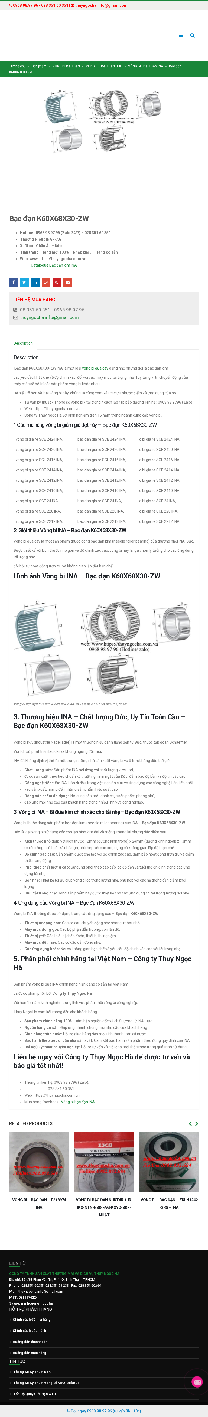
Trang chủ (18, 56)
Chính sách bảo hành (29, 1320)
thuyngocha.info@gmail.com (49, 307)
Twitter (24, 272)
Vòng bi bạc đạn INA (78, 1091)
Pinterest (57, 272)
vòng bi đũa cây (95, 358)
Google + (46, 272)
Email (67, 272)
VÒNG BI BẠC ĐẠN (66, 56)
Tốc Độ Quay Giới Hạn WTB (35, 1384)
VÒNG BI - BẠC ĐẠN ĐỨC (104, 56)
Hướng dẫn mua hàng (29, 1343)
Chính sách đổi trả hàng (32, 1309)
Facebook (13, 272)
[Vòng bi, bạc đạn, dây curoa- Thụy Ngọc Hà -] (29, 30)
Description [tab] (23, 333)
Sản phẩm (39, 56)
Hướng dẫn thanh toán (30, 1331)
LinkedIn (35, 272)
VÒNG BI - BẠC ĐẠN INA (145, 56)
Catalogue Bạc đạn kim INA (54, 255)
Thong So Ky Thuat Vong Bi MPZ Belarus (46, 1373)
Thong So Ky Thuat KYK (32, 1361)
